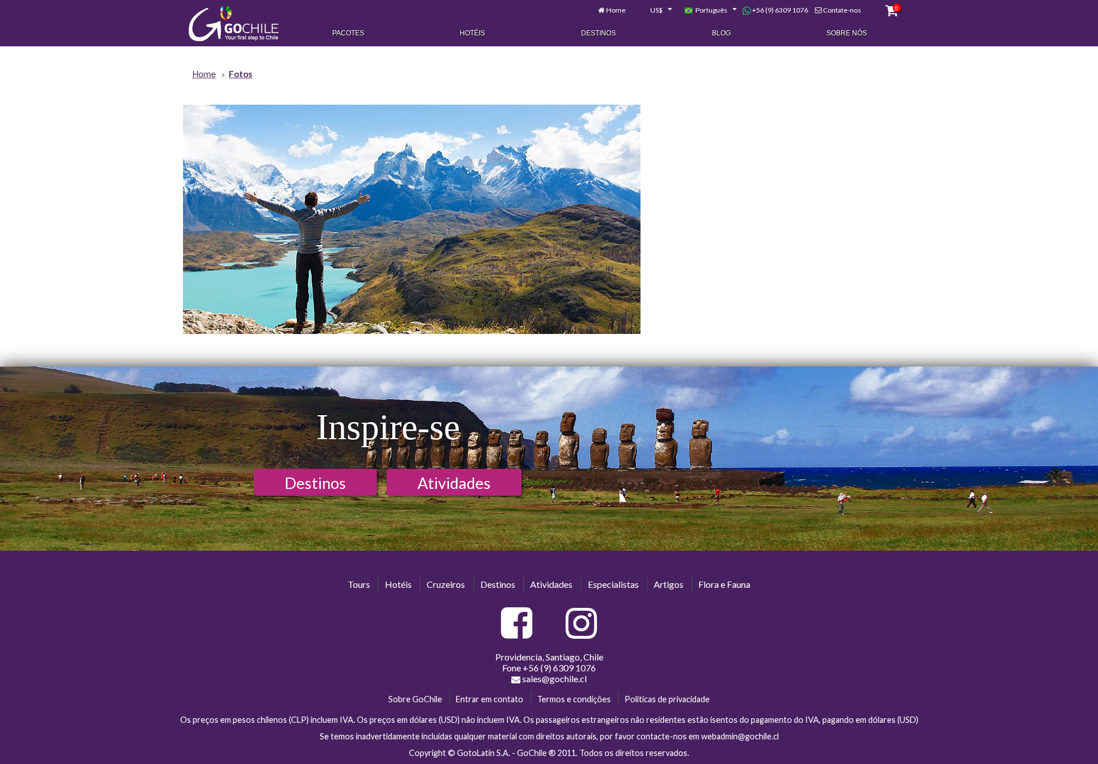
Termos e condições (574, 699)
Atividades (454, 482)
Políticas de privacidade (667, 699)
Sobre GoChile (415, 699)
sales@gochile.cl (554, 678)
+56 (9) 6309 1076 (779, 10)
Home (616, 10)
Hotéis (472, 33)
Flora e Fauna (724, 584)
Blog (721, 33)
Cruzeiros (446, 584)
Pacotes (348, 33)
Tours (359, 584)
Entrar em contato (489, 699)
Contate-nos (842, 10)
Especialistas (613, 584)
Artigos (668, 584)
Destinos (598, 33)
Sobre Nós (846, 33)
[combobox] (654, 10)
